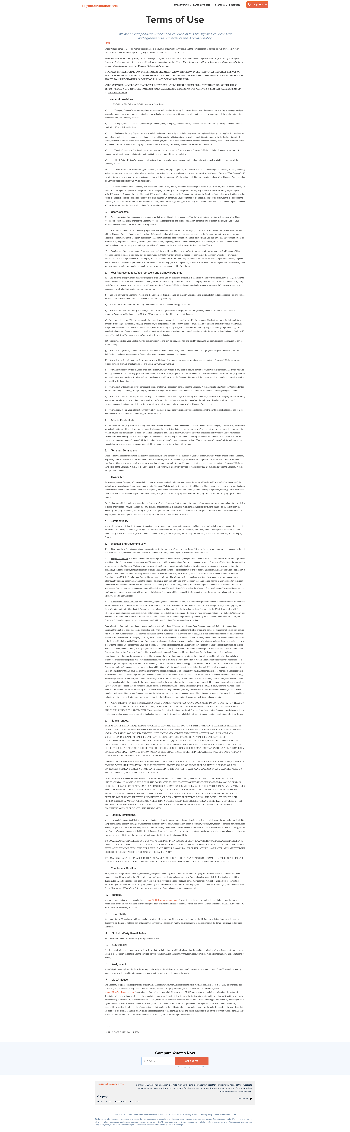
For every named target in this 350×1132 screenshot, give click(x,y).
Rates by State (181, 5)
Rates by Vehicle (201, 5)
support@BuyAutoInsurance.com (119, 992)
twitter (250, 1098)
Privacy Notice (120, 1102)
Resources (234, 5)
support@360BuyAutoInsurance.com (162, 900)
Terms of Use (201, 1067)
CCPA (234, 1115)
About (99, 1102)
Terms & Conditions (222, 1115)
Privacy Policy (206, 1115)
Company (102, 1096)
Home (107, 42)
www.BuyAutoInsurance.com (145, 1115)
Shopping (220, 5)
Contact (108, 1102)
